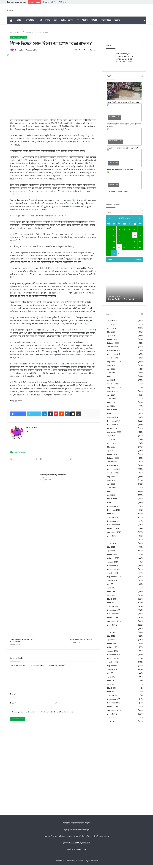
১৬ (114, 241)
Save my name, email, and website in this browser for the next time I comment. (42, 712)
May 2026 (111, 332)
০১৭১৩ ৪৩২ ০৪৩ (80, 849)
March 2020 (112, 554)
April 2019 (111, 595)
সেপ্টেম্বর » (138, 259)
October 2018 (112, 617)
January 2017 (112, 695)
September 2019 (114, 577)
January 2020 (112, 562)
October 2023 (113, 428)
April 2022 (111, 495)
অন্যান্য (117, 20)
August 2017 (112, 669)
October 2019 (112, 573)
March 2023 (112, 454)
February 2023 (113, 458)
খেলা (40, 20)
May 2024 (111, 402)
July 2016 (111, 718)
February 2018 (113, 647)
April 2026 (111, 336)
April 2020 (111, 551)
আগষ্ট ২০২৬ (124, 218)
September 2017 (113, 666)
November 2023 (113, 425)
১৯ (129, 241)
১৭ (119, 241)
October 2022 (113, 473)
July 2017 (110, 673)
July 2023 (111, 439)
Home (14, 32)
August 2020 (112, 536)
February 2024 (113, 413)
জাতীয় (19, 20)
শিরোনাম (24, 37)
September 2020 (114, 532)
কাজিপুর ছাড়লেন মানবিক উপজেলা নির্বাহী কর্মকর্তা (54, 2)
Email (13, 703)
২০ (135, 241)
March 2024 (112, 410)
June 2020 (111, 543)
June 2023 (111, 443)
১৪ (140, 235)
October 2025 (113, 358)
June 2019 (111, 588)
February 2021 (112, 514)
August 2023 (112, 436)
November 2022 (113, 469)
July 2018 (111, 629)
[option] (124, 289)
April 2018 (111, 640)
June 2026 (111, 328)
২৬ (129, 247)
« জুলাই (110, 259)
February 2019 (113, 603)
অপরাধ (47, 20)
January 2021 (112, 517)
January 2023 (112, 462)
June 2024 (111, 399)
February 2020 (113, 558)
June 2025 (111, 373)
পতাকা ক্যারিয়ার (105, 20)
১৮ (124, 241)
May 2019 (111, 592)
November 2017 (113, 658)
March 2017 (111, 688)
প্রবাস (55, 20)
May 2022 (111, 491)
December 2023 (113, 421)
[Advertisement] (124, 749)
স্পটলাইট (94, 20)
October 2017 (112, 662)
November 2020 (113, 525)
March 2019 (111, 599)
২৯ (108, 253)
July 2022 (111, 484)
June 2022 (111, 488)
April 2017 (111, 684)
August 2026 (112, 321)
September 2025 (114, 362)
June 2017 (111, 677)
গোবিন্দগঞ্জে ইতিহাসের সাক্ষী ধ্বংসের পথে (120, 299)
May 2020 (111, 547)
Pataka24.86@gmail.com (79, 843)
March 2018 (111, 643)
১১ (124, 235)
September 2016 (114, 710)
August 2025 (112, 365)
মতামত (18, 37)
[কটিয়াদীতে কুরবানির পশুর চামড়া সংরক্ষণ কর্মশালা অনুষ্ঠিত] (53, 465)
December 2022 (113, 465)
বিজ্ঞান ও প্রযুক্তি (67, 20)
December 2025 (113, 350)
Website (58, 703)
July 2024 (111, 395)
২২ (108, 247)
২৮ (140, 247)
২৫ (124, 247)
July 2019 (111, 584)
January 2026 (112, 347)
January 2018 (112, 651)
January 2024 (112, 417)
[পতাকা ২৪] (10, 10)
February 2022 (113, 502)
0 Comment (113, 97)
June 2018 (111, 632)
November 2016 (113, 703)
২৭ (135, 247)
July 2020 (111, 540)
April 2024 (111, 406)
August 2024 (112, 391)
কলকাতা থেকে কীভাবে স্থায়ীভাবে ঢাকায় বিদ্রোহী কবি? (120, 170)
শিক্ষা (77, 20)
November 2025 (113, 354)
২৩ (114, 247)
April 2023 (111, 451)
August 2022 (112, 480)
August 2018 (112, 625)
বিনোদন (84, 20)
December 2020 (113, 521)
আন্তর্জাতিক (30, 20)
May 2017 (111, 681)
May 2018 (111, 636)
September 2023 (114, 432)
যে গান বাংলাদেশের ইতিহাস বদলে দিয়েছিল (117, 191)
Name (13, 694)
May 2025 (111, 376)
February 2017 (112, 692)
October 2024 (113, 384)
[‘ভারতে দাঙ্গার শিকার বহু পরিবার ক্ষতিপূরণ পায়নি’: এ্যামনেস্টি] (23, 547)
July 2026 (111, 324)
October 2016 (112, 706)
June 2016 (111, 721)
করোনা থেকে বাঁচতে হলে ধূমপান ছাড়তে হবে (81, 639)
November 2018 (113, 614)
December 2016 (113, 699)
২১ (140, 241)
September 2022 (114, 477)
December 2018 (113, 610)
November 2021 (113, 510)
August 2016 (112, 714)
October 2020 (113, 528)
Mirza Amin (19, 50)
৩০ (114, 253)
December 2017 (113, 655)
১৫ (108, 241)
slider (20, 32)
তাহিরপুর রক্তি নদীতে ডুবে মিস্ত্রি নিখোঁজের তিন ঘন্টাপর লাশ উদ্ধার (123, 102)
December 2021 (113, 506)
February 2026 (113, 343)
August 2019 (112, 580)
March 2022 (112, 499)
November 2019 (113, 569)
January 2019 (112, 606)
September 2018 (114, 621)
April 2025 (111, 380)
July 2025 (111, 369)
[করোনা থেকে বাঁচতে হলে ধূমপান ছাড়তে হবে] (83, 547)
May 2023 (111, 447)
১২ (129, 235)
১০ (119, 235)
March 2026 (112, 339)
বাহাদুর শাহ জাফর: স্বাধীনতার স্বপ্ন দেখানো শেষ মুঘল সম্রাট (122, 148)
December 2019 (113, 566)
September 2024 (114, 387)
